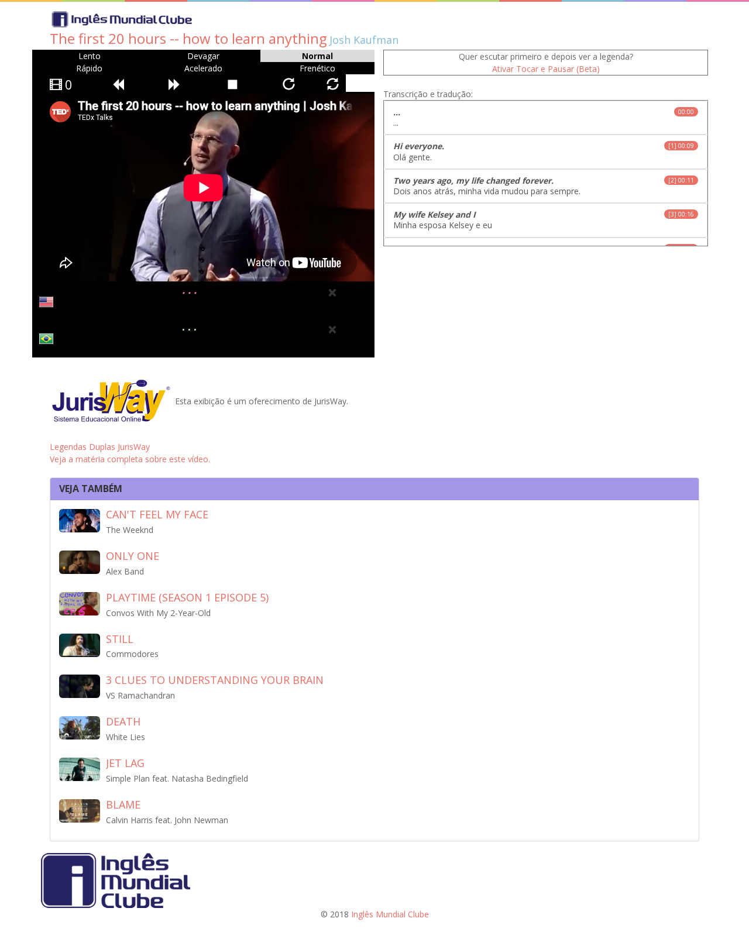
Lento (89, 55)
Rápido (89, 68)
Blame (123, 804)
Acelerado (203, 68)
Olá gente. (543, 151)
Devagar (203, 55)
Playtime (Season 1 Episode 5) (187, 597)
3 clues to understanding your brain (215, 680)
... (543, 117)
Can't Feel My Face (157, 514)
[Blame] (79, 810)
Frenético (317, 68)
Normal (317, 55)
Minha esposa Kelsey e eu (543, 220)
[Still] (79, 643)
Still (119, 639)
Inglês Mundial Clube (390, 914)
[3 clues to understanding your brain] (79, 685)
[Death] (79, 726)
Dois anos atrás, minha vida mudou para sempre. (543, 186)
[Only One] (79, 561)
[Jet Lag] (79, 768)
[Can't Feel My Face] (79, 519)
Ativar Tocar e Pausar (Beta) (546, 68)
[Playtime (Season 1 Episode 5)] (79, 602)
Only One (132, 556)
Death (123, 721)
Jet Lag (125, 763)
